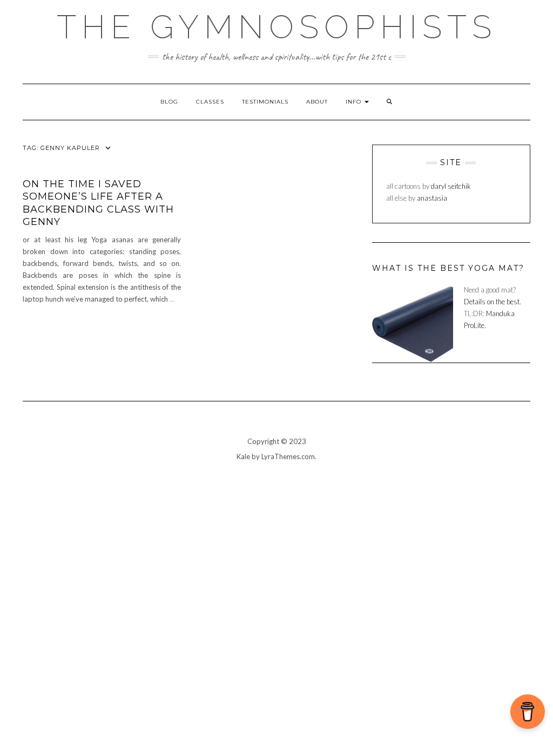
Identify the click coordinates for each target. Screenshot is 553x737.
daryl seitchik (451, 186)
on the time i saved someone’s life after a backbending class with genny (98, 203)
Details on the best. (492, 301)
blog (169, 101)
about (317, 101)
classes (210, 101)
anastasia (432, 198)
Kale (243, 456)
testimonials (265, 101)
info (354, 101)
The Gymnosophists (277, 27)
